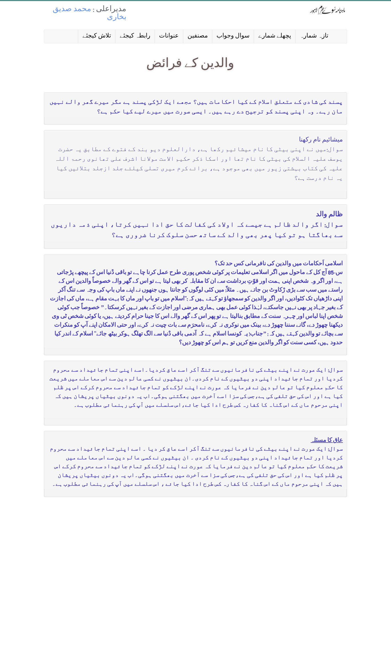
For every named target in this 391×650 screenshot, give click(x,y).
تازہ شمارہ (314, 36)
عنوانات (169, 36)
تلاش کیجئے (96, 36)
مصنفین (198, 36)
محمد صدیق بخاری (89, 14)
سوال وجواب (233, 36)
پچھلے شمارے (274, 36)
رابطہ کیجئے (135, 36)
